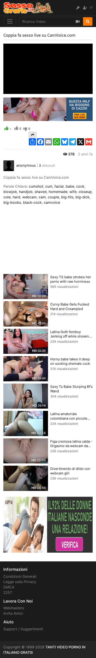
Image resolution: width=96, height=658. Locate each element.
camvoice (52, 202)
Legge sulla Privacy (19, 581)
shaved (41, 191)
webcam (29, 197)
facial (59, 186)
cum (48, 186)
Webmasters (13, 608)
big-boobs (12, 202)
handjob (26, 191)
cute (7, 197)
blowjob (10, 191)
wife (73, 191)
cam (42, 197)
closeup (85, 191)
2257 (7, 592)
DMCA (8, 587)
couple (53, 197)
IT (91, 8)
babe (70, 186)
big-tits (67, 197)
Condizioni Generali (19, 576)
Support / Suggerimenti (23, 629)
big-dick (82, 197)
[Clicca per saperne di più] (48, 524)
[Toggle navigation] (10, 21)
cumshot (36, 186)
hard (16, 197)
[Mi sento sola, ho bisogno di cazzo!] (48, 109)
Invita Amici (13, 613)
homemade (58, 191)
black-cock (32, 202)
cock (80, 186)
